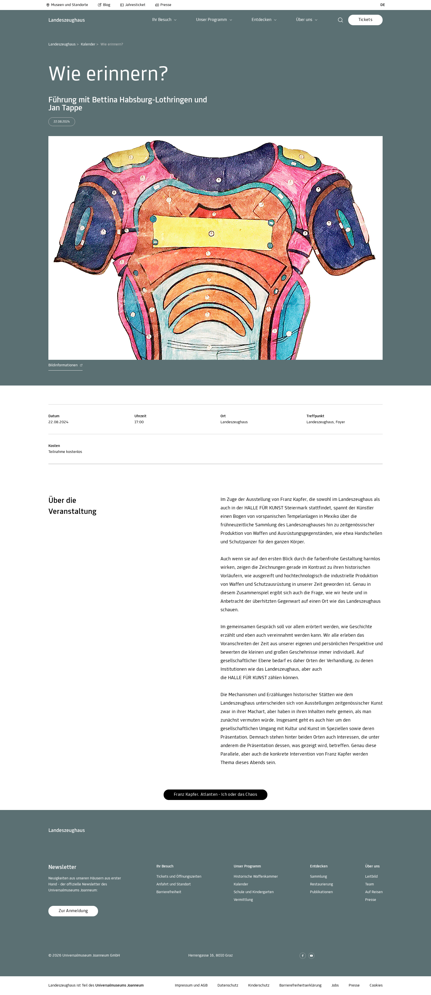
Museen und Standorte (69, 5)
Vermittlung (243, 900)
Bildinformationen (63, 365)
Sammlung (318, 877)
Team (369, 884)
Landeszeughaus (62, 44)
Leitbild (371, 877)
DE (382, 5)
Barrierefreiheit (168, 892)
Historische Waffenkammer (256, 877)
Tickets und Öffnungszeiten (178, 877)
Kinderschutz (258, 986)
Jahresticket (135, 5)
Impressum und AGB (191, 986)
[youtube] (311, 956)
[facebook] (303, 956)
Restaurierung (321, 884)
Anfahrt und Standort (173, 884)
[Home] (66, 20)
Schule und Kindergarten (254, 892)
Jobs (335, 986)
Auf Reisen (374, 892)
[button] (164, 20)
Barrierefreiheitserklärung (300, 986)
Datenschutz (227, 986)
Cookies (376, 986)
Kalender (88, 44)
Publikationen (321, 892)
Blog (106, 5)
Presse (165, 5)
